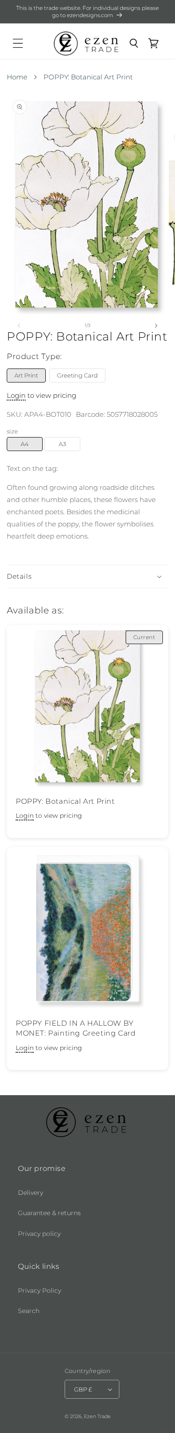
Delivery (30, 1193)
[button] (18, 43)
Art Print (26, 375)
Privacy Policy (39, 1290)
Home (17, 77)
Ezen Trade (97, 1416)
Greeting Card (77, 375)
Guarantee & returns (49, 1213)
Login (16, 395)
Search (28, 1311)
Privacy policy (39, 1234)
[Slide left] (19, 326)
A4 (25, 443)
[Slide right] (156, 326)
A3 (62, 443)
